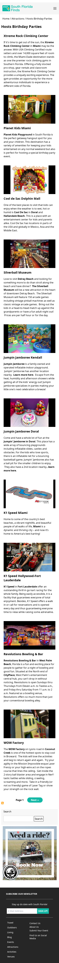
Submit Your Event (38, 930)
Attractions (17, 18)
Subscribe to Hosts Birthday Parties (2, 803)
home (5, 18)
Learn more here (23, 374)
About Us (34, 926)
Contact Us (34, 923)
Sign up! (43, 911)
